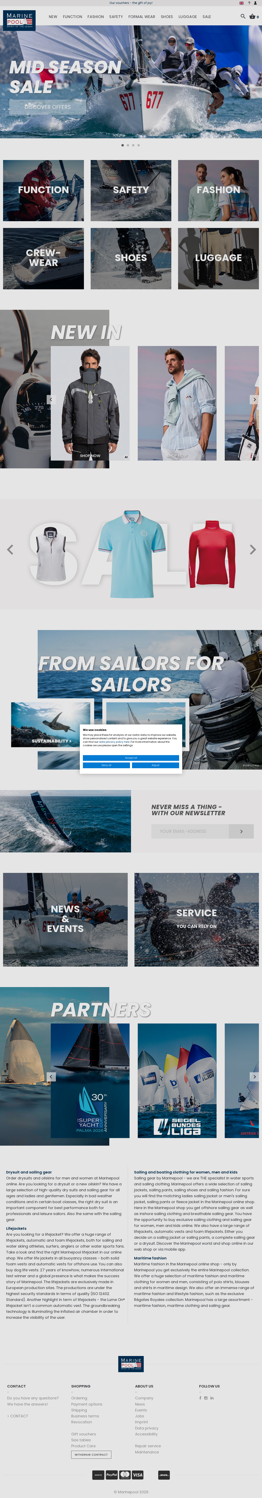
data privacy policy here (114, 742)
